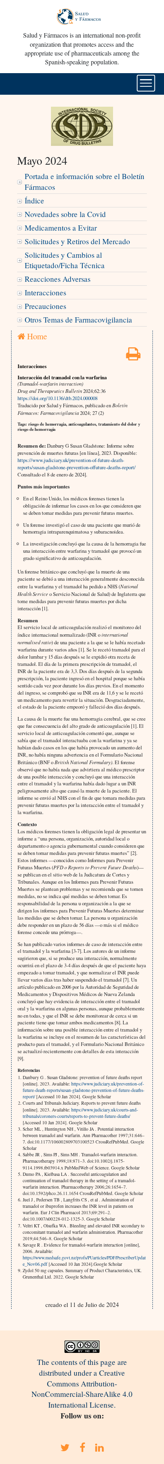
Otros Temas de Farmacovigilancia (78, 320)
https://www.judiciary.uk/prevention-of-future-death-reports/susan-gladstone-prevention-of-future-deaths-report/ (83, 1090)
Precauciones (45, 306)
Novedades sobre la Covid (65, 214)
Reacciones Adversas (57, 279)
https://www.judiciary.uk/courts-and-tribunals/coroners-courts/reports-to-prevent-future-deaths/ (80, 1113)
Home (36, 336)
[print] (133, 356)
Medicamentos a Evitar (61, 228)
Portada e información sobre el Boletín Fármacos (84, 181)
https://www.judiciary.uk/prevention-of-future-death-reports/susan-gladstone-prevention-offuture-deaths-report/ (77, 463)
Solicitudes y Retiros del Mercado (77, 241)
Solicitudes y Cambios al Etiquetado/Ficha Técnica (65, 260)
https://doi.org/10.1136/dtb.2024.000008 (58, 398)
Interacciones (45, 292)
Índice (34, 200)
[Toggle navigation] (146, 83)
